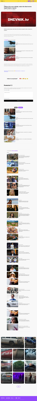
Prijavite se (18, 100)
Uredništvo (2, 399)
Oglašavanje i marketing (6, 399)
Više (18, 386)
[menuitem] (35, 1)
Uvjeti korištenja (12, 399)
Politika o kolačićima (22, 399)
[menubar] (35, 1)
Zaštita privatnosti (17, 399)
